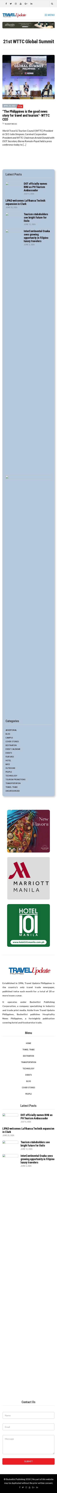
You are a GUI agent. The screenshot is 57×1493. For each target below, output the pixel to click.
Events (9, 753)
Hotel (8, 760)
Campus (9, 738)
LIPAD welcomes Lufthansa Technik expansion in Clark (25, 202)
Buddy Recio (11, 124)
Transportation (13, 783)
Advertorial (11, 730)
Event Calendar (13, 749)
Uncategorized (13, 791)
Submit (28, 1461)
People (9, 772)
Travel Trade (12, 787)
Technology (11, 776)
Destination (11, 745)
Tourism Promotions (15, 779)
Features (10, 757)
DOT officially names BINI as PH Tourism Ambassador (35, 187)
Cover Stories (12, 741)
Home (28, 1043)
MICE (8, 764)
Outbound (10, 768)
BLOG (8, 734)
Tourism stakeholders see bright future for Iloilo (36, 217)
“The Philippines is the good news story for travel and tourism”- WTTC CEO (26, 115)
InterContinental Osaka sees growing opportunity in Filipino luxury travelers (37, 236)
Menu (51, 15)
